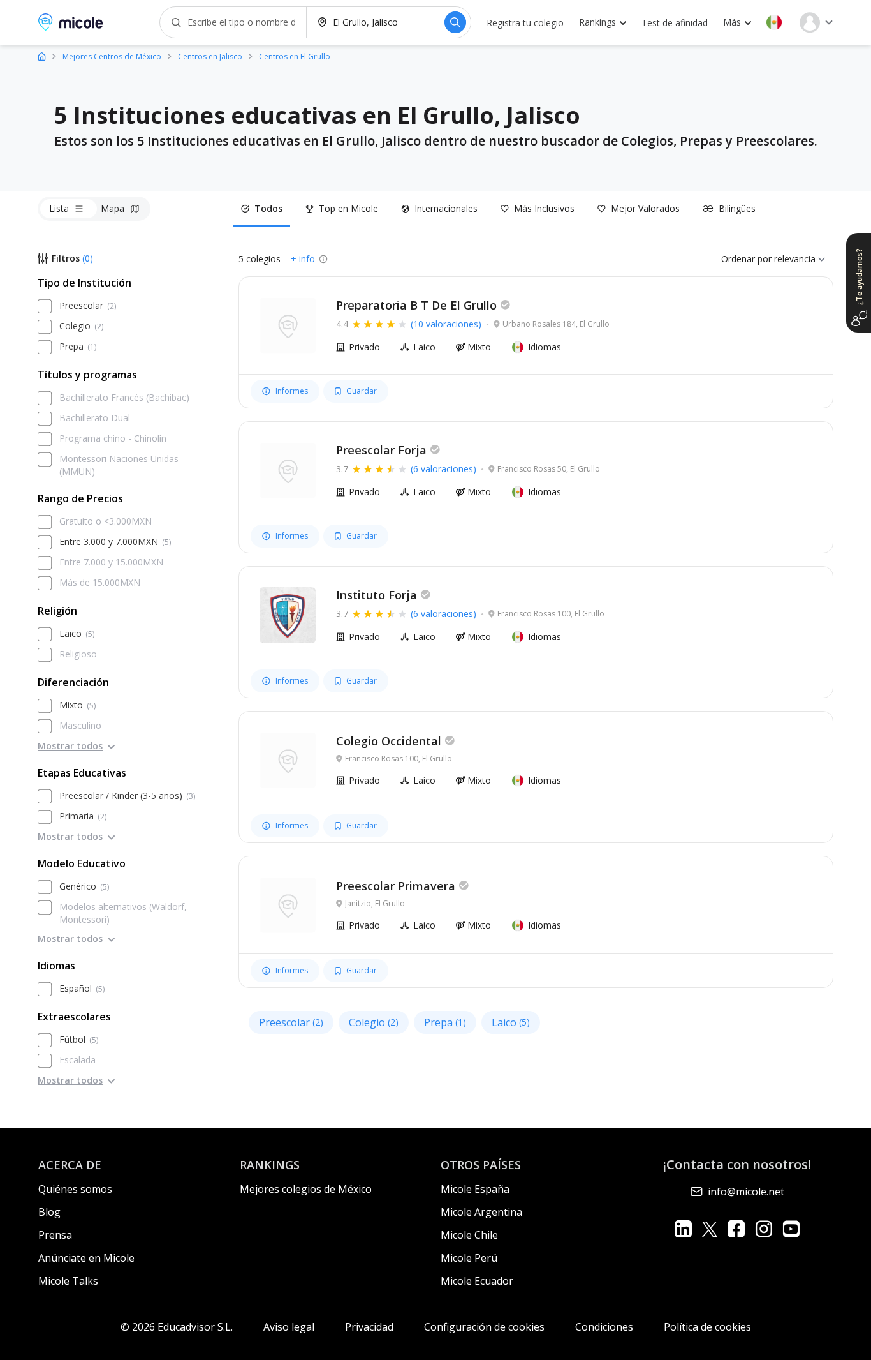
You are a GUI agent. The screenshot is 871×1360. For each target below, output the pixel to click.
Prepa (445, 1022)
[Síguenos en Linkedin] (683, 1228)
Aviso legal (288, 1327)
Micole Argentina (481, 1212)
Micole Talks (68, 1281)
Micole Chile (469, 1235)
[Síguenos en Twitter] (709, 1228)
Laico (511, 1022)
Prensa (55, 1235)
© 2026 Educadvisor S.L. (177, 1327)
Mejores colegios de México (306, 1189)
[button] (774, 22)
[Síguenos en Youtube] (791, 1228)
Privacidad (369, 1327)
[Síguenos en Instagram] (763, 1228)
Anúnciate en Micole (86, 1258)
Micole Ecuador (477, 1281)
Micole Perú (469, 1258)
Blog (49, 1212)
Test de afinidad (674, 23)
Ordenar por (746, 259)
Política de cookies (707, 1327)
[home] (42, 56)
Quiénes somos (75, 1189)
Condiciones (604, 1327)
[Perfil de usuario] (816, 22)
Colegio (374, 1022)
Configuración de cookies (484, 1327)
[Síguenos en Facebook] (736, 1228)
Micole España (475, 1189)
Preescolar (291, 1022)
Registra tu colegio (525, 23)
